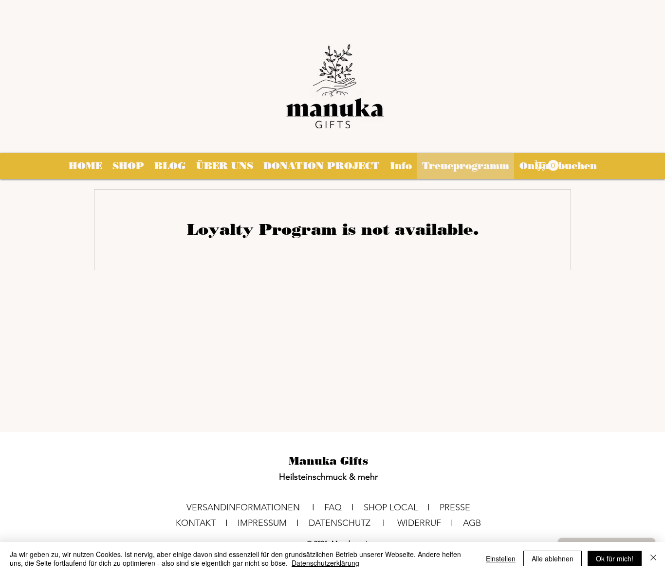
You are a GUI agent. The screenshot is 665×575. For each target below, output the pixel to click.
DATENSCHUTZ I (353, 523)
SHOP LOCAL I (402, 507)
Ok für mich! (614, 558)
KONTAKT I (207, 523)
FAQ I (344, 507)
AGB (472, 523)
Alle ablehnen (552, 558)
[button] (548, 165)
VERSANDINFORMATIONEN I (255, 507)
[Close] (653, 558)
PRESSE (455, 507)
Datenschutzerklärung (325, 563)
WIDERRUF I (430, 523)
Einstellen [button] (501, 558)
